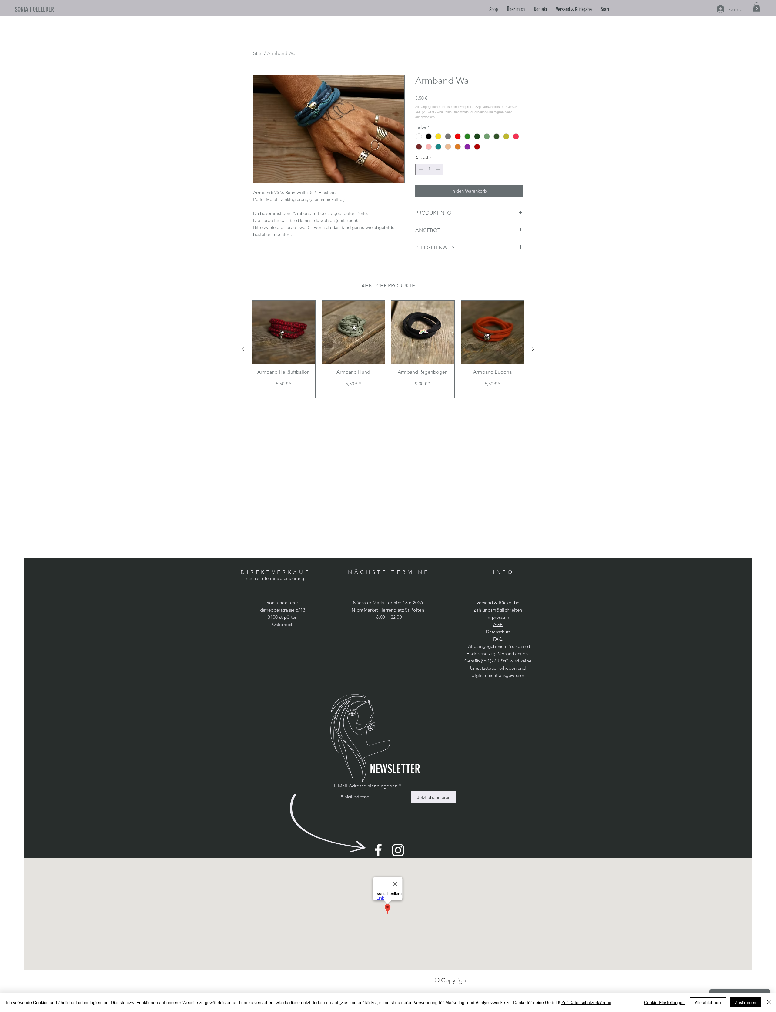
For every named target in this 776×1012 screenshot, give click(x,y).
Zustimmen (745, 1002)
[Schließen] (768, 1002)
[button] (515, 9)
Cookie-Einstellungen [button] (664, 1002)
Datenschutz (498, 632)
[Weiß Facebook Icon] (378, 850)
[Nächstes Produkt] (533, 349)
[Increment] (438, 169)
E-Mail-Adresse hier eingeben (366, 785)
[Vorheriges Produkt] (243, 349)
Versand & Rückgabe (498, 602)
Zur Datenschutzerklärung (586, 1002)
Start (258, 53)
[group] (388, 349)
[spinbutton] (429, 169)
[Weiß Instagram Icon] (398, 850)
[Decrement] (420, 169)
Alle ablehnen (708, 1002)
